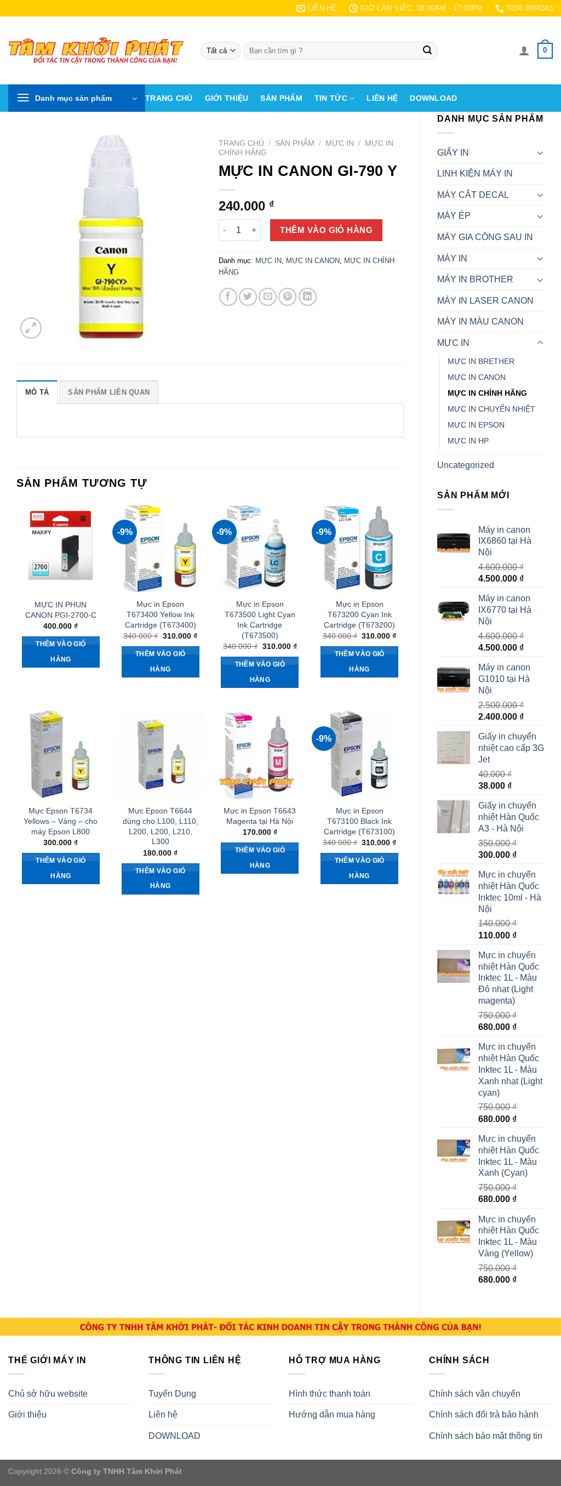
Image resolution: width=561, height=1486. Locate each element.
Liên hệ (382, 98)
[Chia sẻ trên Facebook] (228, 297)
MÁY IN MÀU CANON (480, 321)
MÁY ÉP (454, 215)
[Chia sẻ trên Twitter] (248, 297)
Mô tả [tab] (37, 392)
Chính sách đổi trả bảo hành (484, 1414)
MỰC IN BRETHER (481, 361)
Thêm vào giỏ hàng (326, 230)
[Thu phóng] (31, 328)
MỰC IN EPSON (476, 424)
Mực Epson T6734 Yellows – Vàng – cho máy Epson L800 (61, 820)
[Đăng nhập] (524, 50)
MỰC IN (453, 343)
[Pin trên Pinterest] (287, 297)
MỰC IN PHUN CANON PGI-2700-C (60, 609)
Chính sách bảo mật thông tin (485, 1436)
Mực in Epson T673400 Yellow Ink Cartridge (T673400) (160, 614)
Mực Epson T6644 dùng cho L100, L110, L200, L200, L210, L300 (160, 826)
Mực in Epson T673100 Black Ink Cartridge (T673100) (359, 820)
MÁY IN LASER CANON (485, 300)
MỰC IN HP (468, 440)
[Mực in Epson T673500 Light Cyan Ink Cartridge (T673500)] (259, 547)
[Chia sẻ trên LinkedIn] (308, 297)
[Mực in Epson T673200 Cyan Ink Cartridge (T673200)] (359, 547)
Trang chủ (169, 98)
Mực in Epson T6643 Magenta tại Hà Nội (260, 815)
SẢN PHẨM (281, 98)
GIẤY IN (453, 152)
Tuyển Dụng (172, 1393)
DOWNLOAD (433, 98)
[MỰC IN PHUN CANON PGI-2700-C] (60, 548)
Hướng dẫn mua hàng (332, 1414)
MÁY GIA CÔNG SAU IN (485, 237)
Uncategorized (465, 465)
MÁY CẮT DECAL (473, 195)
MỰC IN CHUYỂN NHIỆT (491, 409)
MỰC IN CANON (477, 377)
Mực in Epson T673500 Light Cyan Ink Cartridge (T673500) (260, 619)
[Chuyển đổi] (540, 152)
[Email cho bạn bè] (268, 297)
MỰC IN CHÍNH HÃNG (487, 393)
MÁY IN (452, 258)
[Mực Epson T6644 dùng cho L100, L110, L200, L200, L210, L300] (160, 754)
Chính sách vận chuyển (474, 1393)
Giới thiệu (227, 98)
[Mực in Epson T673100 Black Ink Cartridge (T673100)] (359, 754)
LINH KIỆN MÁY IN (475, 173)
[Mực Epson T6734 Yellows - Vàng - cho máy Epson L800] (60, 754)
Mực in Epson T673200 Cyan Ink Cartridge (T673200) (359, 614)
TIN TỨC (330, 98)
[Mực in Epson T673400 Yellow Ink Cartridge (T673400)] (160, 547)
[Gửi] (427, 51)
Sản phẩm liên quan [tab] (109, 392)
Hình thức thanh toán (329, 1393)
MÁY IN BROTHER (475, 279)
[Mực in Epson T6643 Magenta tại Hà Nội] (259, 754)
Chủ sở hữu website (48, 1393)
